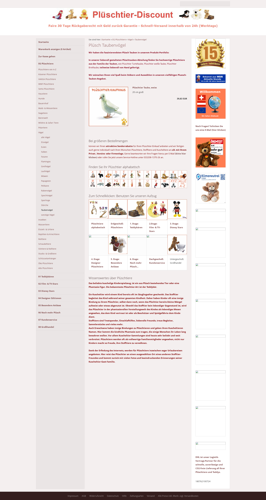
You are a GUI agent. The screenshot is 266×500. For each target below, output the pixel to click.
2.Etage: (153, 223)
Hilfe (124, 495)
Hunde (41, 98)
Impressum (73, 495)
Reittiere (42, 239)
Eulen (43, 147)
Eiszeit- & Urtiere (46, 229)
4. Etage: (95, 259)
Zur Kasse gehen (46, 56)
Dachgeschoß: (156, 259)
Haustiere (42, 93)
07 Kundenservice (47, 319)
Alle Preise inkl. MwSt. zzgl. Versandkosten (178, 495)
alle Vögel (45, 137)
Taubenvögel (47, 210)
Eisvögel (45, 142)
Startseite (43, 42)
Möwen (44, 176)
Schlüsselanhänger (47, 258)
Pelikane (45, 186)
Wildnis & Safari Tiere (48, 123)
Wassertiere (43, 224)
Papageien (46, 181)
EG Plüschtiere (45, 63)
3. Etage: (174, 223)
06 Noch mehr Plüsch (49, 312)
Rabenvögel (46, 190)
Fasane (44, 156)
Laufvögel (45, 171)
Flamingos (46, 161)
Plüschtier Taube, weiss (144, 87)
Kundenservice (157, 262)
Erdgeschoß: (117, 223)
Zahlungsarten (137, 495)
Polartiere (42, 127)
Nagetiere (43, 113)
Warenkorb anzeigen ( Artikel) (54, 49)
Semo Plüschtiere (46, 89)
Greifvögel (46, 166)
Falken (44, 152)
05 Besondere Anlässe (49, 305)
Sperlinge (45, 200)
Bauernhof (43, 103)
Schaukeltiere (44, 244)
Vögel (40, 132)
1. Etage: (134, 223)
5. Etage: (115, 259)
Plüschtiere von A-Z (47, 69)
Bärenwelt (43, 118)
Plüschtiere (117, 227)
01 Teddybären (46, 276)
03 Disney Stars (46, 291)
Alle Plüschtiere (45, 268)
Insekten (42, 219)
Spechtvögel (46, 195)
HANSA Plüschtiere (47, 79)
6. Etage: (134, 259)
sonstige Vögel (47, 215)
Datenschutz (113, 495)
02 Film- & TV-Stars (48, 283)
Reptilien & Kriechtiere (48, 234)
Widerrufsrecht (96, 495)
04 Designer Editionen (49, 298)
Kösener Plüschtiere (47, 74)
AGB (84, 495)
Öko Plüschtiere (45, 263)
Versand (151, 495)
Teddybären (136, 227)
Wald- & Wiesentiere (47, 108)
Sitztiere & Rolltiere (47, 249)
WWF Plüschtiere (46, 84)
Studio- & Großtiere (47, 253)
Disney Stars (176, 227)
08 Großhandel (46, 327)
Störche (44, 205)
